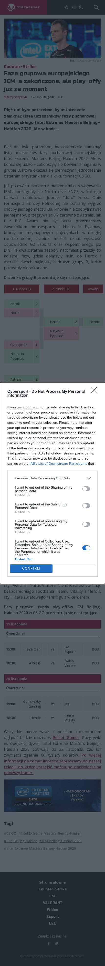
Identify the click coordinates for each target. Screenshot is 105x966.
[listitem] (52, 478)
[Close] (95, 391)
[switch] (86, 488)
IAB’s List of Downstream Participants (58, 463)
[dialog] (52, 483)
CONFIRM (31, 568)
